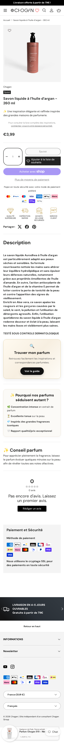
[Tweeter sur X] (19, 226)
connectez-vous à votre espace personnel (32, 125)
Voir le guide (32, 371)
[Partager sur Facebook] (27, 226)
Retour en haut (32, 626)
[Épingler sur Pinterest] (34, 226)
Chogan (7, 86)
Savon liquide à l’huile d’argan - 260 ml (31, 20)
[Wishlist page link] (37, 10)
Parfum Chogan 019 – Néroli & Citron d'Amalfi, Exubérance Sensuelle (34, 731)
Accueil (6, 20)
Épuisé (43, 151)
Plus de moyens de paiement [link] (32, 179)
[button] (58, 10)
